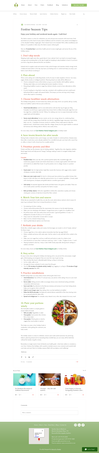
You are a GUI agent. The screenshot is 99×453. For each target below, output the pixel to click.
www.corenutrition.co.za (68, 443)
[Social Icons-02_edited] (75, 425)
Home (36, 425)
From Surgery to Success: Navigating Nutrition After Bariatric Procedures (73, 389)
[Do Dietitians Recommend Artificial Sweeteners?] (24, 379)
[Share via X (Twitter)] (25, 357)
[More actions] (77, 24)
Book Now (51, 425)
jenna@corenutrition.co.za (62, 441)
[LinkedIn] (79, 425)
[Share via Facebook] (21, 357)
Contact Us (63, 425)
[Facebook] (83, 425)
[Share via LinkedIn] (29, 357)
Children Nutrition (54, 14)
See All (84, 370)
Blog (57, 425)
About (41, 425)
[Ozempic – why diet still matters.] (49, 379)
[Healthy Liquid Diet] (74, 379)
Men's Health (72, 14)
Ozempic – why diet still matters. (48, 389)
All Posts (15, 14)
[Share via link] (33, 357)
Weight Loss (63, 14)
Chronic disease (23, 14)
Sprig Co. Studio (56, 449)
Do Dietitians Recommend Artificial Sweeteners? (23, 389)
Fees (45, 425)
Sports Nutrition (43, 14)
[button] (84, 14)
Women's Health (33, 14)
